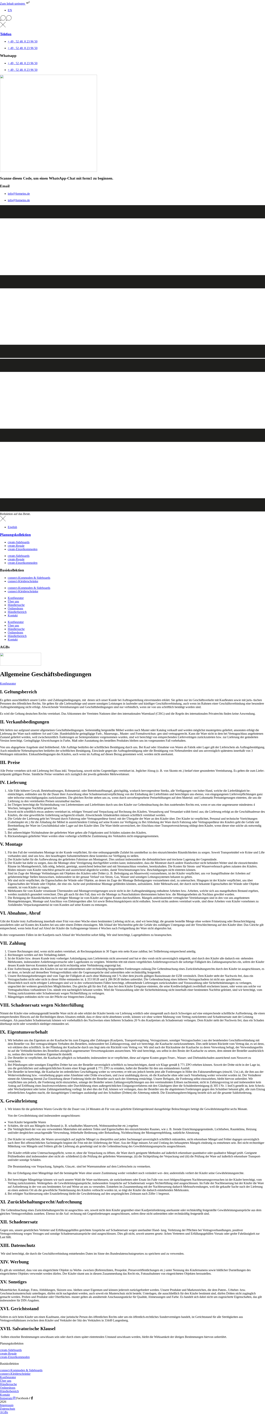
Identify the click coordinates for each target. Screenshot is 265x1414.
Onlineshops (15, 608)
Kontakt (13, 615)
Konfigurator (16, 598)
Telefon (5, 34)
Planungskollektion (15, 535)
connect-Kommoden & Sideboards (29, 577)
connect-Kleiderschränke (23, 581)
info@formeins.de (19, 193)
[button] (132, 18)
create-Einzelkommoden (22, 549)
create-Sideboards (18, 542)
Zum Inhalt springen (13, 3)
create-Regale (16, 545)
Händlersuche (16, 605)
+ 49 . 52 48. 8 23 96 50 (22, 41)
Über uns (13, 601)
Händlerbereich (17, 612)
